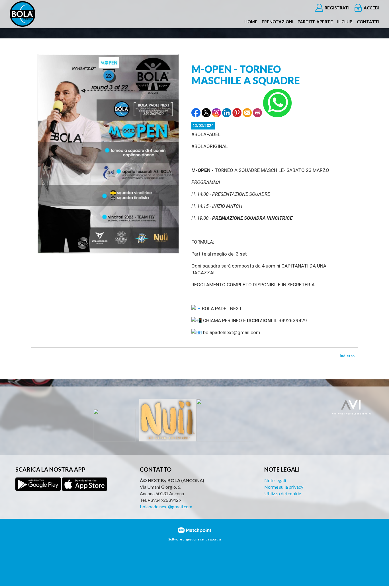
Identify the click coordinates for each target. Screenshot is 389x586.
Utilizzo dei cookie (282, 493)
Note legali (275, 480)
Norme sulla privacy (283, 487)
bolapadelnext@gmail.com (166, 506)
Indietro (347, 355)
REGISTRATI (337, 7)
